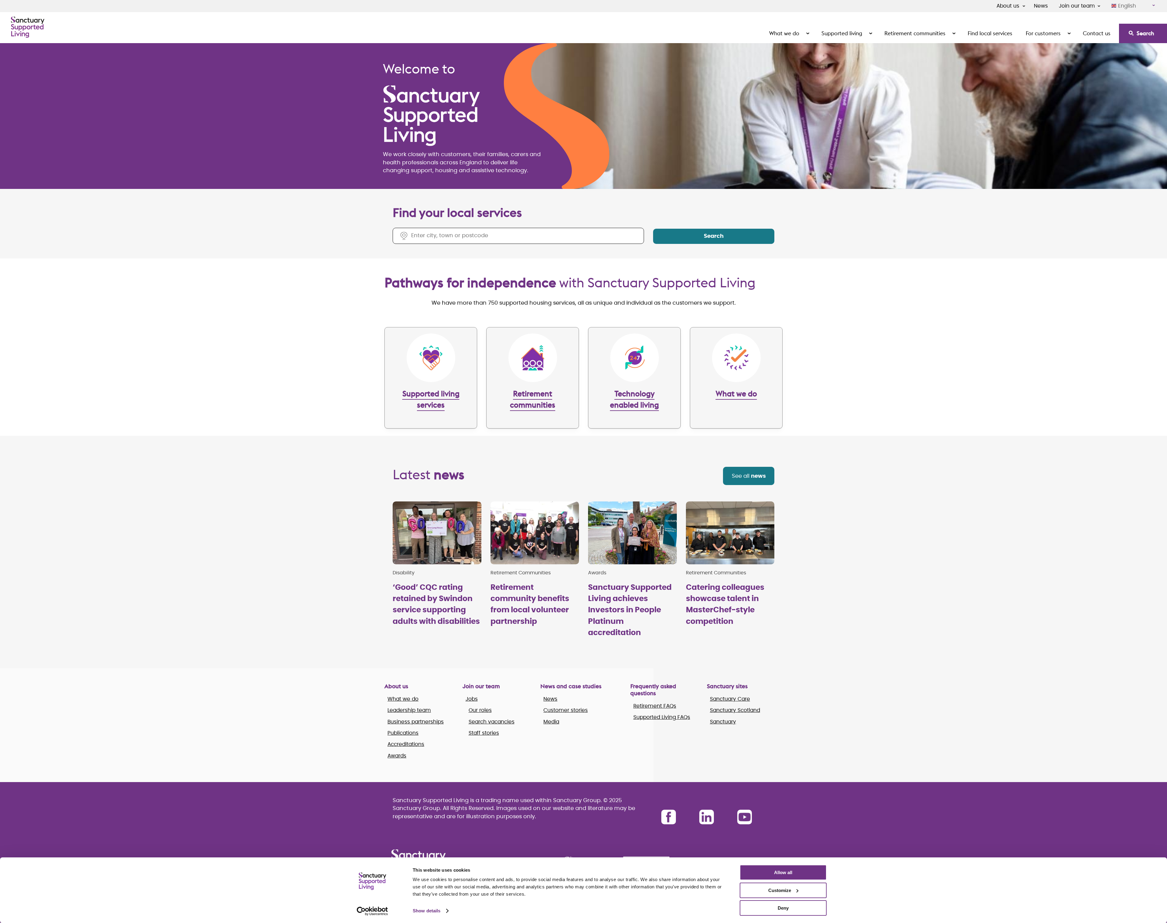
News (1041, 6)
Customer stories (565, 710)
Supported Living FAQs (661, 717)
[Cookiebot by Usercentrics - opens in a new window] (372, 911)
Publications (402, 733)
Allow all (783, 872)
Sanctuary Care (730, 699)
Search (1145, 33)
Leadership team (409, 710)
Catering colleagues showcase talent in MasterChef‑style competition (725, 604)
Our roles (480, 710)
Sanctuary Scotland (735, 710)
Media (551, 721)
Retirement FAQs (654, 706)
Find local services (990, 33)
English (1127, 6)
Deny (783, 908)
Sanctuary (723, 721)
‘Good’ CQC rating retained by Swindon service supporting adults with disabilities (436, 604)
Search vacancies (492, 721)
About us (1008, 6)
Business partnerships (415, 721)
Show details (426, 910)
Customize (779, 890)
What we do (784, 33)
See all (749, 476)
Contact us (1096, 33)
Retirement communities (914, 33)
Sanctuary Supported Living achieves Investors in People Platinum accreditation (630, 610)
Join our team (1077, 6)
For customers (1043, 33)
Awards (396, 755)
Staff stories (484, 733)
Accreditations (405, 744)
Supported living (841, 33)
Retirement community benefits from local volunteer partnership (530, 604)
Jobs (472, 699)
